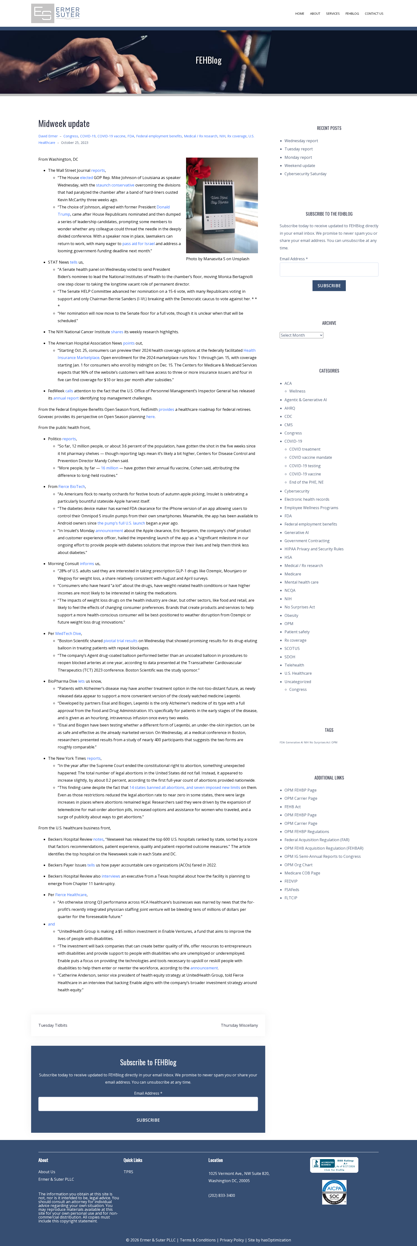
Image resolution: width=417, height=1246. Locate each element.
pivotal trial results (121, 640)
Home (299, 13)
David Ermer (48, 136)
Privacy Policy (232, 1240)
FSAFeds (292, 889)
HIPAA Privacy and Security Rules (314, 549)
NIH (222, 136)
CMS (289, 424)
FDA (130, 136)
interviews (111, 876)
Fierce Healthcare (71, 894)
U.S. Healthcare (298, 673)
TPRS (128, 1171)
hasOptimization (276, 1240)
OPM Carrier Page (301, 798)
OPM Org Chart (299, 864)
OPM (289, 623)
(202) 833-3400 (221, 1195)
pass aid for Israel (138, 243)
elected (86, 177)
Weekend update (300, 165)
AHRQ (290, 408)
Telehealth (294, 665)
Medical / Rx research (200, 136)
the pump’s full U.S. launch (121, 523)
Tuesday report (299, 149)
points (129, 343)
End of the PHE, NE (306, 482)
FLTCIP (291, 897)
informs (87, 563)
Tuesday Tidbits (52, 1025)
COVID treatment (304, 449)
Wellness (297, 391)
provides (166, 409)
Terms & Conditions (198, 1240)
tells (73, 262)
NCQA (290, 590)
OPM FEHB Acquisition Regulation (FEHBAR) (324, 848)
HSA (288, 557)
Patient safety (297, 631)
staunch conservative (114, 185)
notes (98, 839)
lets (81, 681)
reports (98, 170)
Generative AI (297, 532)
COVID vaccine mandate (310, 457)
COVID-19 (88, 136)
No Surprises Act (300, 607)
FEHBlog (352, 13)
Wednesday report (301, 140)
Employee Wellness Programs (311, 507)
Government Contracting (307, 540)
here (150, 416)
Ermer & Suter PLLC (56, 1179)
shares (117, 331)
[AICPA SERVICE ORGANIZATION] (334, 1191)
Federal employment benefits (159, 136)
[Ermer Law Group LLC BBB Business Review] (334, 1164)
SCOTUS (292, 648)
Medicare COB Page (302, 873)
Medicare (293, 574)
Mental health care (302, 582)
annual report (66, 398)
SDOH (290, 657)
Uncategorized (298, 681)
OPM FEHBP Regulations (307, 831)
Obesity (291, 615)
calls (69, 390)
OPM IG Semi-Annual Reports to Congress (323, 856)
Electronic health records (307, 499)
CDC (288, 416)
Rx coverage (237, 136)
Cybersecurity (297, 491)
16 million (109, 468)
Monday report (298, 157)
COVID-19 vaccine (111, 136)
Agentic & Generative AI (306, 399)
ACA (288, 383)
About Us (46, 1171)
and (51, 924)
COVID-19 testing (305, 465)
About (315, 13)
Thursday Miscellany (239, 1025)
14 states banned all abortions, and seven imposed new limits (184, 787)
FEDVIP (291, 881)
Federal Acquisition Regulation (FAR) (317, 839)
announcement (109, 530)
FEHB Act (293, 806)
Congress (70, 136)
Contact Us (374, 13)
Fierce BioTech (71, 486)
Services (333, 13)
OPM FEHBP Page (301, 790)
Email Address (148, 1093)
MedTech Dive (68, 633)
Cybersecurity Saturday (306, 173)
